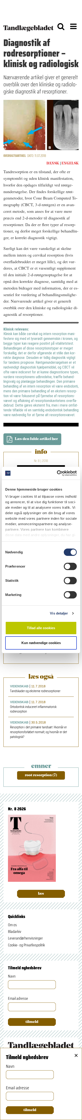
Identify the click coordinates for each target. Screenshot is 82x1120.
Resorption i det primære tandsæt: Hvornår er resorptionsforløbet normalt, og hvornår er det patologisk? (38, 732)
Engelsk (70, 163)
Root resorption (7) (41, 775)
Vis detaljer (59, 613)
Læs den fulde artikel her (36, 439)
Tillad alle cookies (41, 628)
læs (41, 894)
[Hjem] (28, 26)
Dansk (52, 163)
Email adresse (18, 998)
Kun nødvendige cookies (41, 643)
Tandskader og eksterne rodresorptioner (35, 691)
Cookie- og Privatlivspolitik (26, 945)
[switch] (70, 566)
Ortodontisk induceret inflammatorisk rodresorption (33, 709)
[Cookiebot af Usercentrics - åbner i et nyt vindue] (58, 473)
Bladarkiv (14, 931)
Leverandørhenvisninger (25, 938)
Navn (11, 976)
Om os (12, 925)
